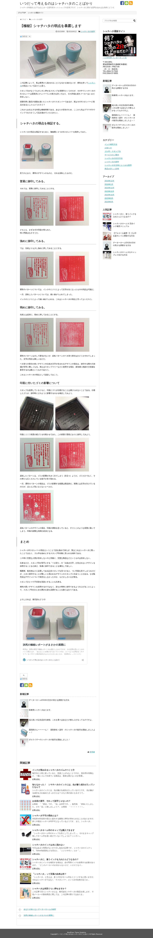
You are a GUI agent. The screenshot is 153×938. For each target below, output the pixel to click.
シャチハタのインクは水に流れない (48, 845)
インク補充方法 (111, 144)
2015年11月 (109, 191)
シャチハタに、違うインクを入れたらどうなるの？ (55, 859)
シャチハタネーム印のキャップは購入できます (53, 830)
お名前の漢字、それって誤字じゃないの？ (51, 801)
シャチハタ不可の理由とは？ (45, 815)
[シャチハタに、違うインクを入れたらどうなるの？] (25, 863)
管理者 (92, 752)
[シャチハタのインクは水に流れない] (25, 849)
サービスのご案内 (112, 155)
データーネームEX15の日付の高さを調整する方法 (49, 700)
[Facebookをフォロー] (122, 4)
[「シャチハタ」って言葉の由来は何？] (25, 878)
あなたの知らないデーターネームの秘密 (40, 909)
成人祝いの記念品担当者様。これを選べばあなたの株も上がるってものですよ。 (61, 720)
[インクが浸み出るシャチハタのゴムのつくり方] (25, 774)
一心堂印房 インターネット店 (115, 58)
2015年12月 (109, 188)
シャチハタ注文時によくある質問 (118, 165)
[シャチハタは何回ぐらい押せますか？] (25, 893)
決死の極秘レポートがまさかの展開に (39, 915)
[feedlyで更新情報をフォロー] (126, 4)
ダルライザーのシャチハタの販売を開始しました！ (49, 740)
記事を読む (36, 779)
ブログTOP (22, 13)
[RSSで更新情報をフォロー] (131, 4)
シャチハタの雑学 (88, 31)
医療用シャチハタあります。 (40, 710)
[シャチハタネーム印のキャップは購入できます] (25, 834)
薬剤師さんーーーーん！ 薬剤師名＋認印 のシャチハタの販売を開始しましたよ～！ (123, 117)
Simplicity (83, 932)
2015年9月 (109, 198)
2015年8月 (109, 202)
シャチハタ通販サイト (36, 13)
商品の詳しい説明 (112, 169)
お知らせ (108, 148)
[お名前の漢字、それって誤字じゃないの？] (25, 805)
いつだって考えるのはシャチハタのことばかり (56, 3)
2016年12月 (109, 181)
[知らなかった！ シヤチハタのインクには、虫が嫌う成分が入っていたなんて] (25, 789)
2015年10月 (109, 195)
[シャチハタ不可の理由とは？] (25, 820)
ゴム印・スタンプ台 (113, 151)
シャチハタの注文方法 (114, 158)
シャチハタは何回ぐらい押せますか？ (49, 888)
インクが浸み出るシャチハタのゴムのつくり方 (53, 770)
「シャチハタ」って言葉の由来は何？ (49, 874)
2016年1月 (109, 184)
